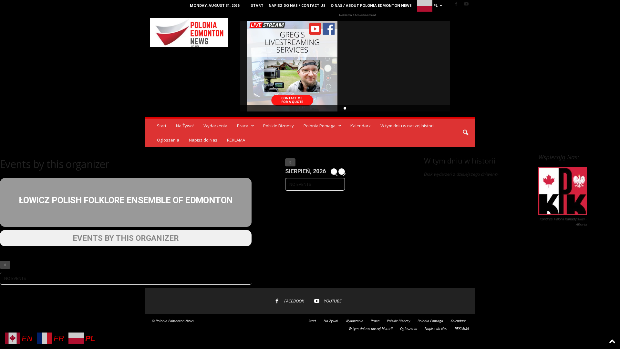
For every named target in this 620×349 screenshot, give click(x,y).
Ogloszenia (168, 140)
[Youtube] (466, 4)
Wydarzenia (215, 126)
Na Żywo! (185, 126)
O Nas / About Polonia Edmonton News (371, 5)
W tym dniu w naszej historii (407, 126)
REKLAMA (236, 140)
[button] (465, 133)
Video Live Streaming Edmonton (292, 66)
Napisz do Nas (203, 140)
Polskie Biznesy (278, 126)
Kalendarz (360, 126)
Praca (242, 126)
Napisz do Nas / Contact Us (297, 5)
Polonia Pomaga (320, 126)
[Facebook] (456, 4)
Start (257, 5)
